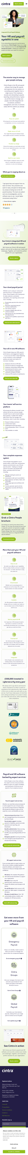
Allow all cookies (14, 1151)
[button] (26, 4)
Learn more (5, 1139)
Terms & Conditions (7, 1110)
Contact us (4, 1112)
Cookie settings (14, 1144)
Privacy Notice (5, 1107)
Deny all (14, 1148)
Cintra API (4, 1104)
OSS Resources (6, 1115)
